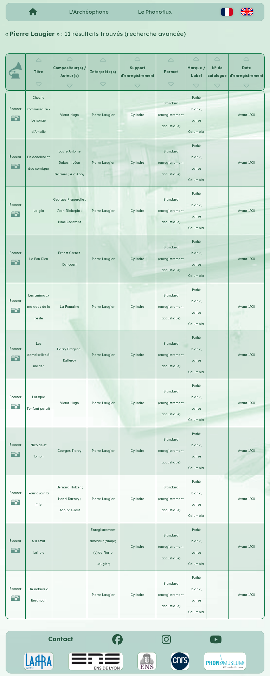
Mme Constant (69, 222)
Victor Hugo (69, 115)
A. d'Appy (77, 174)
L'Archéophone (89, 11)
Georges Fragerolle (69, 199)
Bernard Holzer (69, 487)
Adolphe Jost (69, 510)
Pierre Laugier (103, 115)
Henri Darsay (69, 499)
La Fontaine (69, 306)
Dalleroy (69, 360)
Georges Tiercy (69, 451)
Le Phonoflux (155, 11)
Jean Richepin (69, 211)
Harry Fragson (69, 349)
